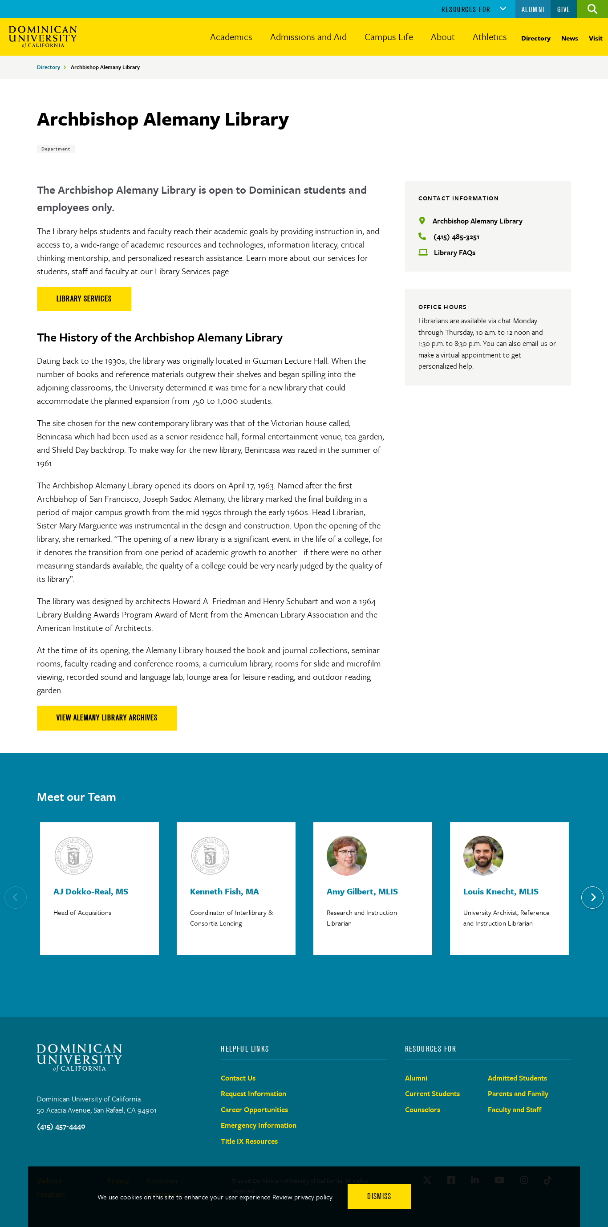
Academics (231, 36)
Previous (15, 897)
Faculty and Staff (515, 1109)
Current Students (432, 1093)
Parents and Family (518, 1093)
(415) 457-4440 (61, 1126)
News (569, 38)
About (443, 36)
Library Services (84, 299)
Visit (596, 38)
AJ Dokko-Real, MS (90, 891)
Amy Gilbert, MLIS (362, 891)
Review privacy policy (302, 1197)
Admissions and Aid (308, 36)
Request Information (253, 1093)
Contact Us (238, 1078)
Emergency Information (258, 1125)
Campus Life (389, 36)
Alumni (533, 9)
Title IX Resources (249, 1141)
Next (592, 897)
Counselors (422, 1109)
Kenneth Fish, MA (224, 891)
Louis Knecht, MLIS (501, 891)
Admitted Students (517, 1078)
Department (55, 149)
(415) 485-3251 (456, 236)
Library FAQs (454, 252)
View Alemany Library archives (107, 718)
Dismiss (379, 1196)
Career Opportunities (254, 1109)
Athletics (490, 36)
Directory (536, 38)
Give (564, 9)
